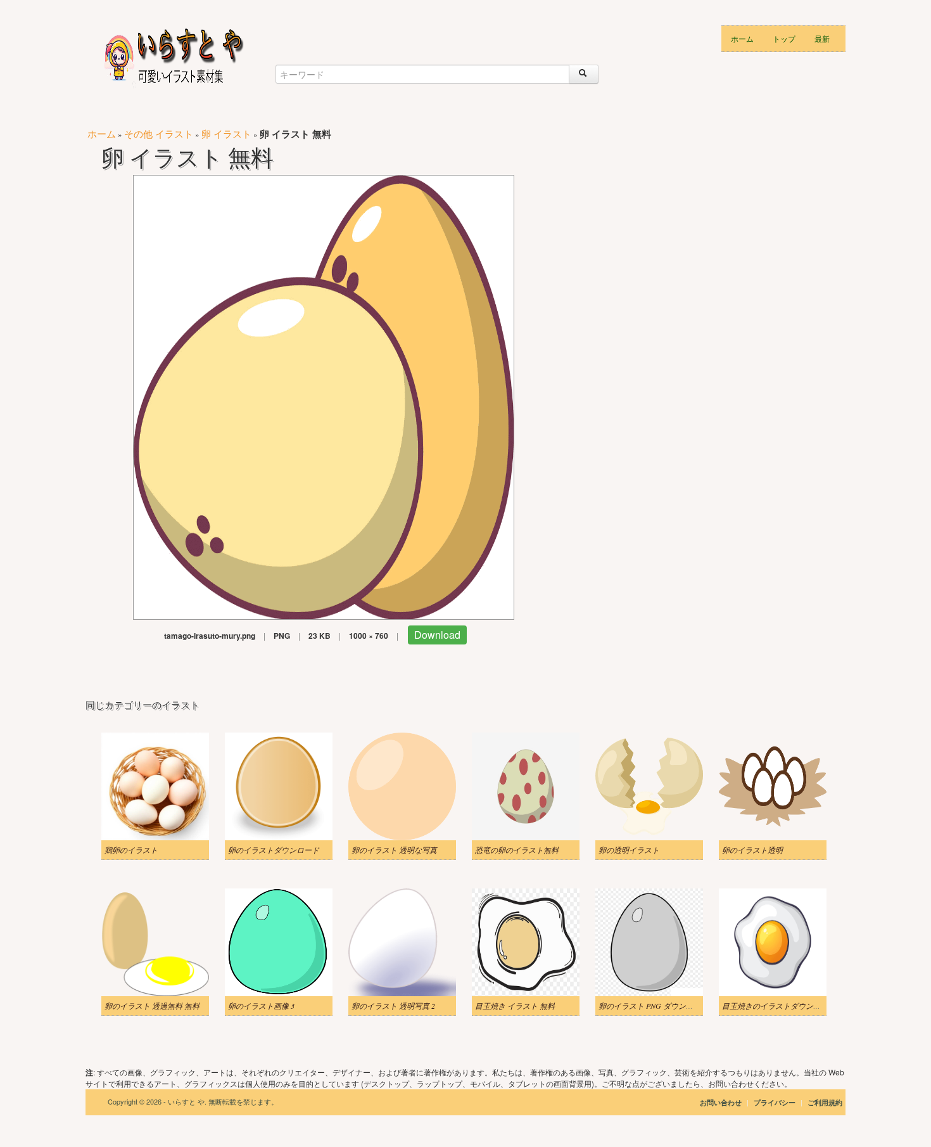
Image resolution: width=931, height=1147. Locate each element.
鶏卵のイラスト (131, 850)
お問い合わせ (721, 1102)
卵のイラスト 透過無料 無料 (152, 1006)
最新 (822, 38)
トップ (784, 38)
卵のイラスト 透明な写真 (394, 850)
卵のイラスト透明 (752, 850)
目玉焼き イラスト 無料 (515, 1006)
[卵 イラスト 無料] (323, 395)
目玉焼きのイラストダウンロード (779, 1006)
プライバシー (775, 1102)
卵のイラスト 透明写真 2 (393, 1006)
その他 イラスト (158, 133)
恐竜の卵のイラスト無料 (517, 850)
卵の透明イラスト (628, 850)
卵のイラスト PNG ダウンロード (653, 1006)
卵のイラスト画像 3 (261, 1006)
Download (437, 634)
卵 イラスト (226, 133)
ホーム (742, 38)
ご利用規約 (825, 1102)
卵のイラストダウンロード (273, 850)
